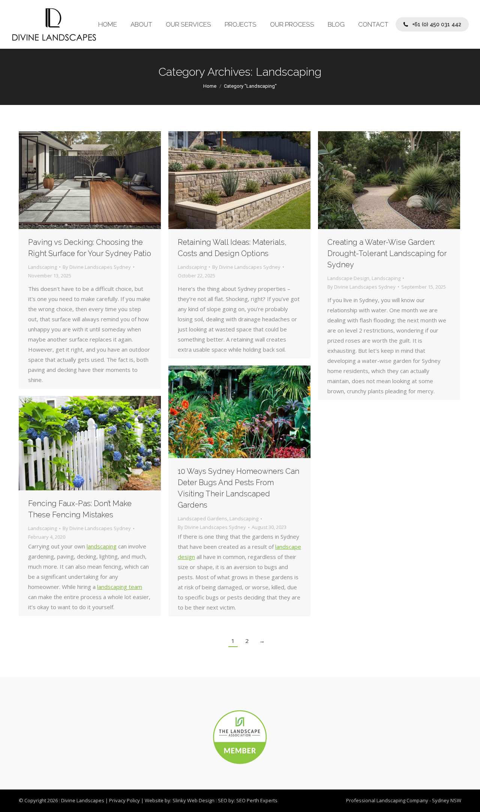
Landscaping (42, 267)
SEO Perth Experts (257, 800)
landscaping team (119, 586)
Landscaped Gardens (202, 518)
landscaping (102, 546)
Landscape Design (348, 278)
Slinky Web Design (193, 800)
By (97, 267)
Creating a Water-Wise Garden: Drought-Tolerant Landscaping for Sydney (387, 253)
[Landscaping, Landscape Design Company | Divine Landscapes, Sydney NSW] (53, 24)
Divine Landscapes (82, 800)
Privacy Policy (124, 800)
